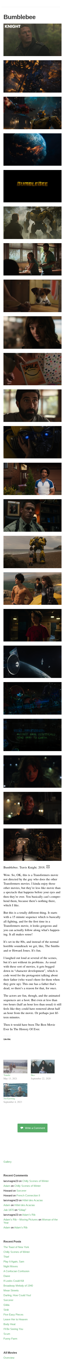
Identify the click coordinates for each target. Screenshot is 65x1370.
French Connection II (28, 1195)
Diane (6, 1276)
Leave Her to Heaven (15, 1319)
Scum (6, 1333)
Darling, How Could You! (17, 1295)
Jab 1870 (8, 1209)
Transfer (6, 1075)
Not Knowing (9, 1098)
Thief (6, 1256)
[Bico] (43, 1066)
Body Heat (9, 1324)
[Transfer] (15, 1066)
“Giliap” (22, 1209)
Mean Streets (11, 1290)
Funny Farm (10, 1338)
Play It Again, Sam (13, 1261)
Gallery (7, 1161)
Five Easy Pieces (13, 1314)
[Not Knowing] (15, 1090)
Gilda (6, 1304)
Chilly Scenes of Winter (35, 1181)
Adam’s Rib (28, 1214)
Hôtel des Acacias (32, 1200)
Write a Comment (35, 1128)
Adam (6, 1185)
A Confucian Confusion (16, 1271)
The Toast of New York (16, 1247)
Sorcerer (21, 1190)
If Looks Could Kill (13, 1280)
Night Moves (10, 1266)
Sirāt (6, 1309)
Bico (33, 1075)
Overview (8, 1357)
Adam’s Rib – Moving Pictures (20, 1219)
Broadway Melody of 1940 (18, 1285)
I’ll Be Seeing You (13, 1328)
